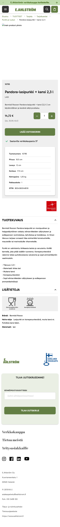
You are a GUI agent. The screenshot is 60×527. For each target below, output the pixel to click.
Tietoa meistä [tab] (12, 440)
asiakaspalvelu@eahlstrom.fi (14, 494)
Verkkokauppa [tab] (13, 432)
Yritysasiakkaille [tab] (15, 448)
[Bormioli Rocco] (51, 206)
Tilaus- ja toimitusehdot (12, 507)
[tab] (30, 220)
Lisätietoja (11, 290)
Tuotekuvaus (12, 220)
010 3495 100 (12, 499)
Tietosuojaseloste (9, 511)
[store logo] (11, 363)
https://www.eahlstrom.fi (12, 516)
